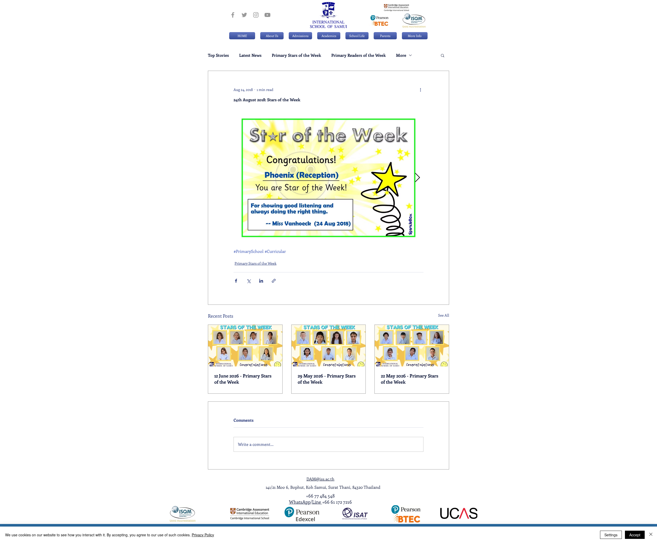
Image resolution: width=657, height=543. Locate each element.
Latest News (250, 55)
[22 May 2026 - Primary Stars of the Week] (412, 345)
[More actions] (420, 89)
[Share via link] (273, 280)
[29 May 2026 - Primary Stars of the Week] (329, 345)
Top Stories (218, 55)
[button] (300, 35)
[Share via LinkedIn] (261, 280)
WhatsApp (300, 502)
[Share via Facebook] (236, 280)
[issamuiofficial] (232, 15)
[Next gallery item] (417, 178)
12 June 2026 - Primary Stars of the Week (243, 379)
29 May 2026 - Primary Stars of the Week (327, 379)
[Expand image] (328, 178)
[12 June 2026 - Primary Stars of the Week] (245, 345)
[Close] (651, 535)
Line (317, 502)
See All (443, 315)
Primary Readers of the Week (358, 55)
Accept (634, 534)
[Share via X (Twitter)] (248, 280)
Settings (610, 534)
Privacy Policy (203, 534)
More (401, 55)
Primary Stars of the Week (296, 55)
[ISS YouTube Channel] (267, 15)
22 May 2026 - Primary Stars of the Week (409, 379)
